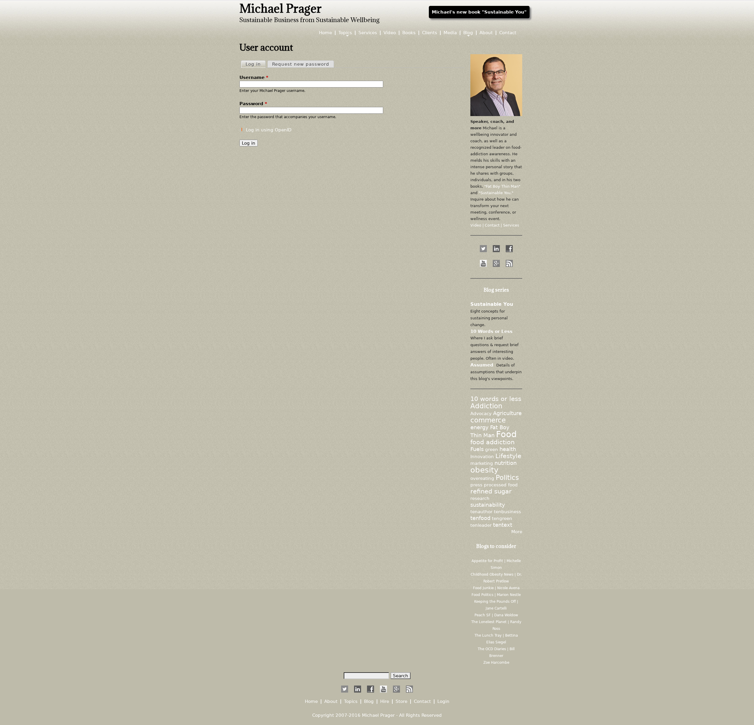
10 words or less (495, 398)
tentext (502, 525)
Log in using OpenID (269, 129)
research (480, 498)
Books (409, 33)
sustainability (487, 505)
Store (401, 701)
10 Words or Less (491, 331)
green (491, 449)
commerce (488, 420)
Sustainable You (491, 304)
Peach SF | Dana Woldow (496, 615)
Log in (255, 64)
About (486, 33)
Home (325, 33)
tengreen (502, 518)
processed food (501, 484)
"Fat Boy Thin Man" (502, 186)
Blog (468, 33)
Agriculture (507, 413)
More (516, 531)
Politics (507, 477)
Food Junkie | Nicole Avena (496, 588)
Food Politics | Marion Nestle (496, 595)
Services (367, 33)
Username (253, 77)
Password (253, 103)
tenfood (480, 518)
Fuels (477, 449)
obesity (484, 469)
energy (479, 427)
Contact (507, 33)
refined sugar (491, 491)
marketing (481, 463)
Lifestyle (508, 456)
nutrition (506, 463)
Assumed (481, 364)
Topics (345, 33)
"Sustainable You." (496, 193)
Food (506, 434)
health (508, 449)
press (476, 484)
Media (450, 33)
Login (443, 701)
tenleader (481, 525)
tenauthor (481, 511)
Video (389, 33)
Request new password (300, 64)
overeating (482, 478)
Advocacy (481, 413)
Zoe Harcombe (496, 662)
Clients (429, 33)
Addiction (486, 406)
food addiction (492, 442)
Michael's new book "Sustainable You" (479, 11)
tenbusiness (507, 511)
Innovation (482, 456)
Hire (384, 701)
